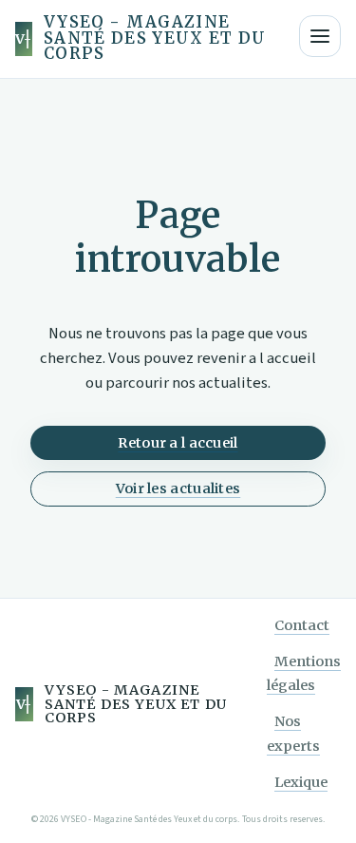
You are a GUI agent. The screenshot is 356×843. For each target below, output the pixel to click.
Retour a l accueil (177, 442)
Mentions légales (304, 674)
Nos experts (293, 734)
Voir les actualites (178, 488)
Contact (301, 625)
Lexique (301, 782)
